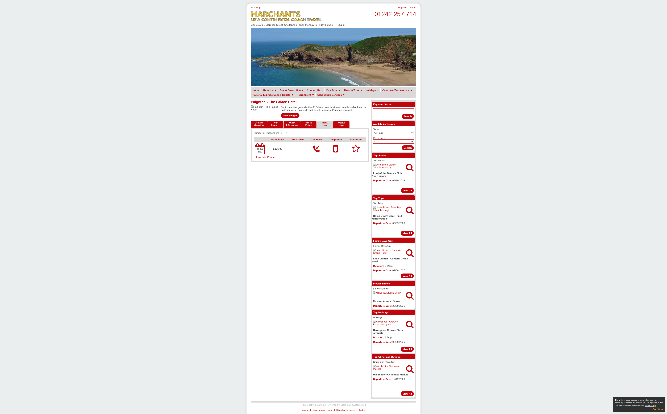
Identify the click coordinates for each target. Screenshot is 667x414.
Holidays (372, 90)
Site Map (256, 7)
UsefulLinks (341, 124)
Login (413, 7)
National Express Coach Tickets (273, 94)
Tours (376, 129)
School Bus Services (331, 94)
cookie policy (650, 405)
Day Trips (333, 90)
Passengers (379, 138)
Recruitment (305, 94)
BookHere (325, 124)
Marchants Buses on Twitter (351, 410)
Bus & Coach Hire (292, 90)
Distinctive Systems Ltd (353, 404)
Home (256, 90)
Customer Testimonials (397, 90)
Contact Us (315, 90)
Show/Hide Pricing (265, 157)
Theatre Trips (353, 90)
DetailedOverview (259, 124)
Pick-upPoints (308, 124)
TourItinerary (275, 124)
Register (402, 7)
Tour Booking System (313, 404)
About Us (269, 90)
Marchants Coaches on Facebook (318, 410)
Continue (658, 409)
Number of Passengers (266, 132)
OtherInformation (292, 124)
